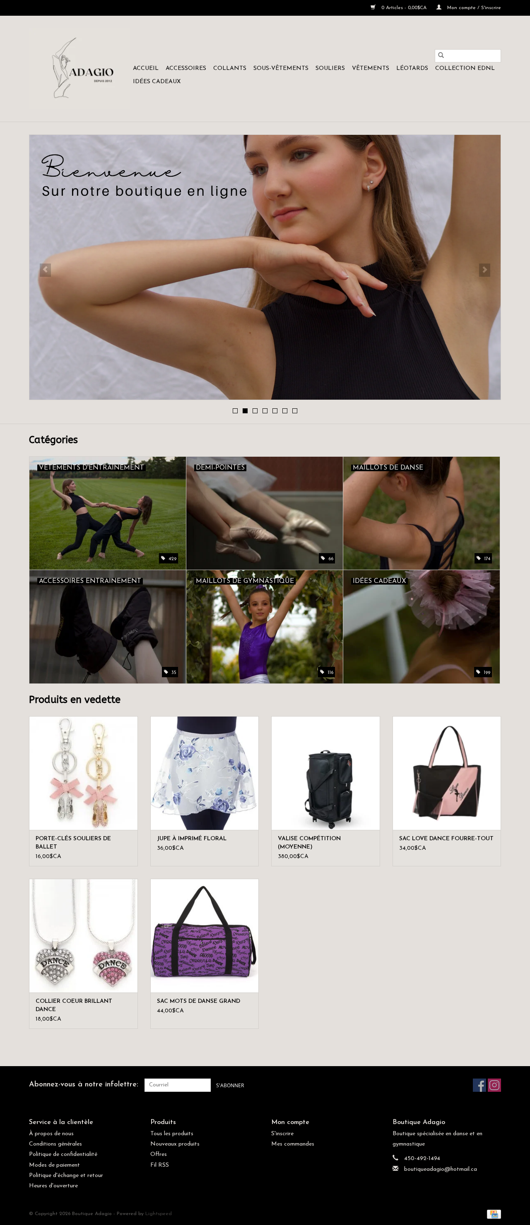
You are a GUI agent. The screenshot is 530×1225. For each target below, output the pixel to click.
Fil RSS (159, 1165)
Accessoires (186, 68)
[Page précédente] (45, 270)
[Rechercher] (441, 55)
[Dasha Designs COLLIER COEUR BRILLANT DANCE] (83, 935)
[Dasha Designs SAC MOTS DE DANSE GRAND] (204, 935)
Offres (158, 1154)
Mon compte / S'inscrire (473, 7)
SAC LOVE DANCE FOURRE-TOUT (446, 839)
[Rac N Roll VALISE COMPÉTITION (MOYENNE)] (325, 773)
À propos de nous (51, 1134)
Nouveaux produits (175, 1144)
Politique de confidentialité (63, 1154)
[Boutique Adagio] (79, 68)
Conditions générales (55, 1144)
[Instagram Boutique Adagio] (494, 1085)
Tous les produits (171, 1134)
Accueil (146, 68)
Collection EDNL (465, 68)
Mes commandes (292, 1144)
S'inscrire (282, 1134)
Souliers (330, 68)
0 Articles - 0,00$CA (404, 7)
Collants (229, 68)
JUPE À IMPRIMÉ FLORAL (191, 839)
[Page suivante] (484, 270)
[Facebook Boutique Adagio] (479, 1085)
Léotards (412, 68)
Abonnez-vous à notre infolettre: (83, 1084)
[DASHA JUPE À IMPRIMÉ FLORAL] (204, 773)
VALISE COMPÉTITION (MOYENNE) (309, 843)
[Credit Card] (492, 1214)
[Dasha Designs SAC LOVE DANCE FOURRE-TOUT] (447, 773)
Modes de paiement (54, 1165)
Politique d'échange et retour (66, 1175)
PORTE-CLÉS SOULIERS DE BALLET (73, 843)
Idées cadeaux (157, 82)
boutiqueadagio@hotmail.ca (440, 1169)
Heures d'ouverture (53, 1186)
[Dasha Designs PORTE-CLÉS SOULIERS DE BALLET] (83, 773)
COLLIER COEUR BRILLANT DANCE (74, 1005)
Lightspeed (158, 1213)
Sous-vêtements (280, 68)
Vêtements (370, 68)
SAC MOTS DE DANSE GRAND (198, 1001)
